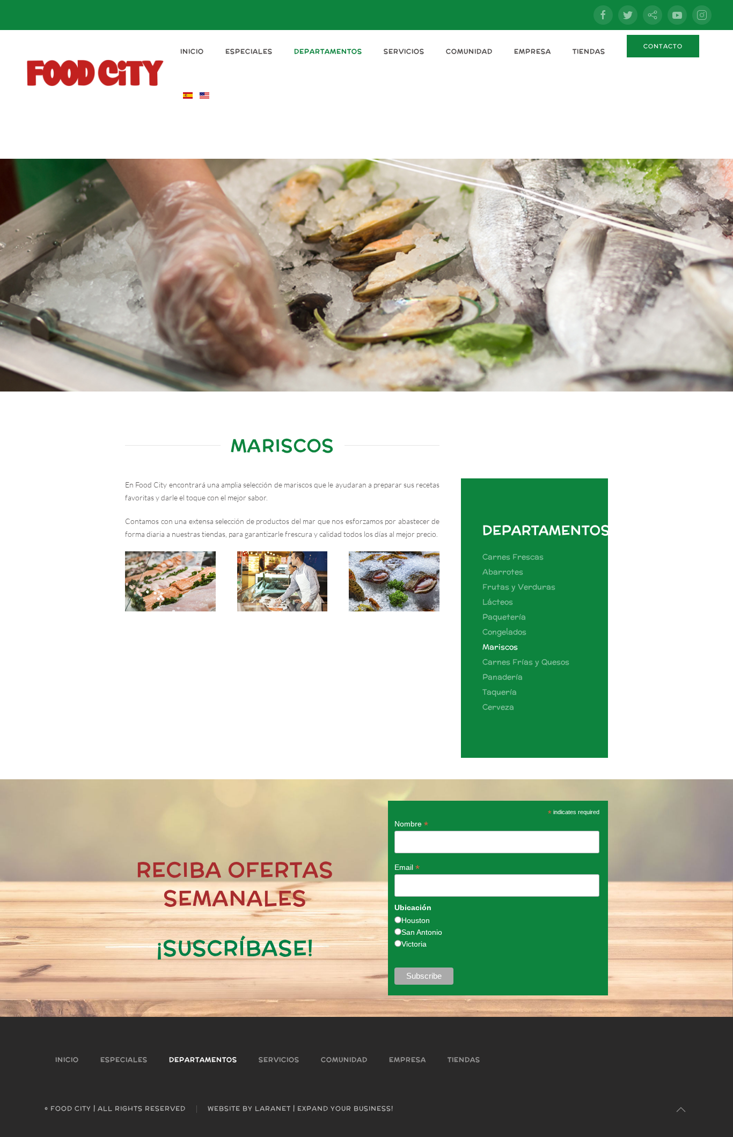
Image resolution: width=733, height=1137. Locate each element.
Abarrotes (502, 571)
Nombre (411, 824)
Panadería (502, 676)
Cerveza (498, 707)
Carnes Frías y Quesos (525, 661)
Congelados (504, 631)
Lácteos (497, 601)
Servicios (404, 51)
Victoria (414, 944)
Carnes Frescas (513, 556)
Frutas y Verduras (518, 586)
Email (407, 867)
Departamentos (328, 51)
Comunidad (469, 51)
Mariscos (500, 646)
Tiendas (589, 51)
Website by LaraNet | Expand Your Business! (300, 1108)
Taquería (499, 691)
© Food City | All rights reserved (115, 1108)
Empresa (532, 51)
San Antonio (421, 932)
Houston (415, 920)
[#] (680, 1109)
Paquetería (504, 616)
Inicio (192, 51)
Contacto (663, 46)
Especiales (249, 51)
